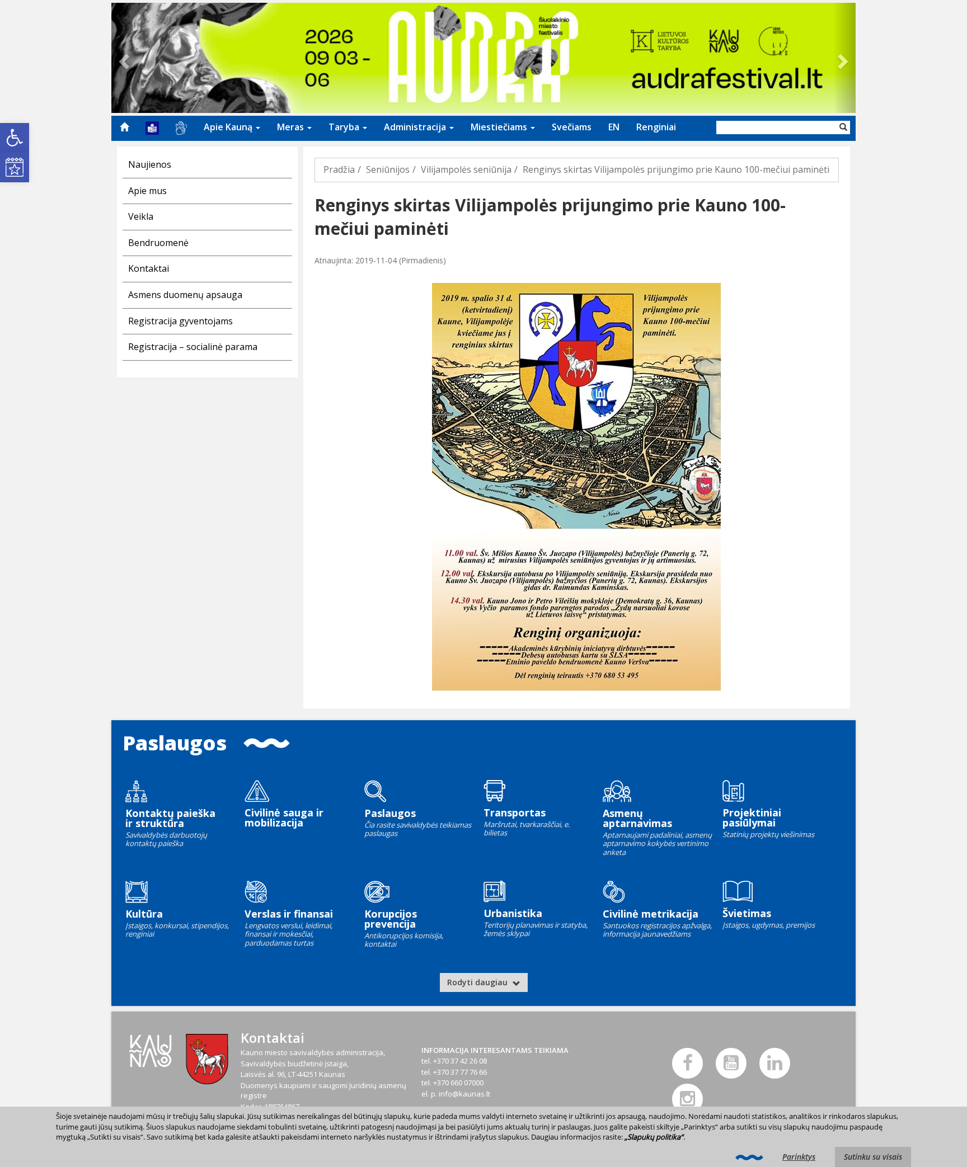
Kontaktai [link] (148, 268)
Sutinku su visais (873, 1156)
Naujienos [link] (149, 164)
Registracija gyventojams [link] (180, 321)
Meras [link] (291, 127)
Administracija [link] (416, 127)
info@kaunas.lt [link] (464, 1094)
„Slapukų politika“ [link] (654, 1137)
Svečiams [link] (572, 127)
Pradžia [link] (339, 169)
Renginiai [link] (656, 127)
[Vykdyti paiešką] (843, 127)
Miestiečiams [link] (500, 127)
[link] (14, 137)
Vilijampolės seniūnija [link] (466, 169)
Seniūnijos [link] (388, 169)
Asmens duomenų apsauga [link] (185, 295)
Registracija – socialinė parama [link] (192, 347)
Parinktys (798, 1156)
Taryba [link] (345, 127)
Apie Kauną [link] (229, 127)
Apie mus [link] (147, 191)
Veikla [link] (140, 216)
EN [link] (613, 127)
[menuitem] (124, 127)
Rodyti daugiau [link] (478, 982)
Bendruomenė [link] (158, 243)
